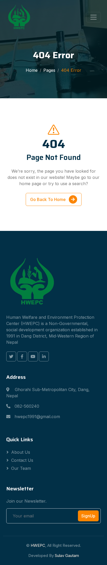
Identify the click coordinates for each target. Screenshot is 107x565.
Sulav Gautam (67, 555)
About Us (20, 452)
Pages (49, 70)
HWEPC (38, 545)
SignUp (88, 515)
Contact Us (22, 460)
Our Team (21, 468)
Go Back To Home (48, 199)
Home (32, 70)
